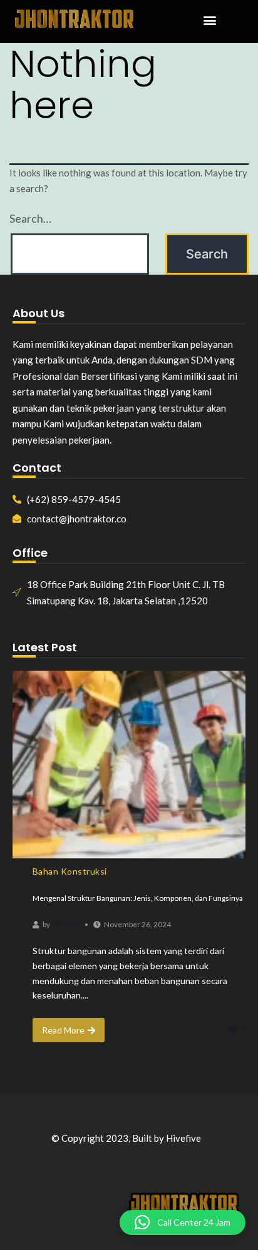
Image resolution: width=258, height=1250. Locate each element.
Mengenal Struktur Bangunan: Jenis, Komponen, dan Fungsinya (138, 898)
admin (65, 923)
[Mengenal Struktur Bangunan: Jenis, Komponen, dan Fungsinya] (129, 764)
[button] (209, 20)
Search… (30, 218)
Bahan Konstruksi (70, 871)
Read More (63, 1030)
